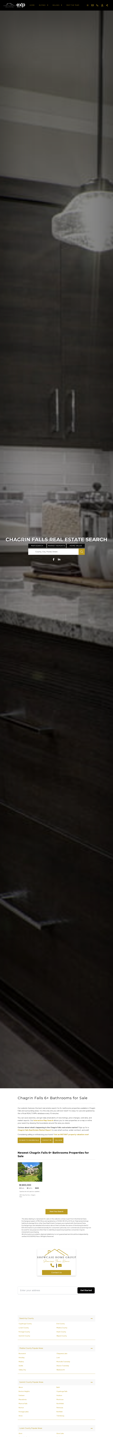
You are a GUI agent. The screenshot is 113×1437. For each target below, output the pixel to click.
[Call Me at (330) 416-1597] (52, 1265)
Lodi (58, 1358)
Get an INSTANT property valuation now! (71, 1134)
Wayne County (61, 1336)
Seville (21, 1366)
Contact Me (47, 1140)
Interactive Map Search (43, 1120)
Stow (21, 1416)
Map (37, 546)
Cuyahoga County (25, 1324)
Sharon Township (62, 1366)
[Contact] (107, 1420)
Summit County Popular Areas (31, 1382)
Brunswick (22, 1353)
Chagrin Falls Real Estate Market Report (34, 1130)
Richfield (59, 1412)
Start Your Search (56, 1211)
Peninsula (59, 1408)
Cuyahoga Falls (61, 1391)
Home (32, 5)
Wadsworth (60, 1370)
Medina (21, 1362)
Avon (20, 1433)
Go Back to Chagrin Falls (29, 1140)
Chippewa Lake (61, 1353)
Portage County (24, 1332)
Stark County (61, 1332)
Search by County (26, 1318)
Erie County (60, 1324)
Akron (21, 1387)
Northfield (60, 1404)
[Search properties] (82, 552)
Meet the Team (72, 5)
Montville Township (63, 1362)
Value (76, 546)
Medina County (61, 1328)
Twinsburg (60, 1416)
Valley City (22, 1370)
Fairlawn (21, 1395)
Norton (21, 1408)
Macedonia (22, 1399)
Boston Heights (24, 1391)
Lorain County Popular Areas (30, 1428)
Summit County (24, 1336)
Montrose (59, 1399)
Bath (58, 1387)
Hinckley (21, 1358)
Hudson (59, 1395)
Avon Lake (60, 1433)
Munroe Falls (23, 1404)
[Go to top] (107, 1425)
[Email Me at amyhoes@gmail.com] (60, 1265)
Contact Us (56, 1272)
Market (56, 546)
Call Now (58, 1140)
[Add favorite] (38, 1196)
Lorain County (24, 1328)
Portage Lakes (24, 1412)
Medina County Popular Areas (31, 1348)
